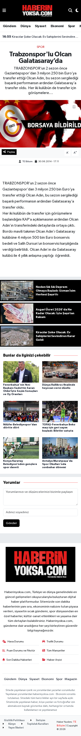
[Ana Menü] (4, 10)
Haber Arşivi (54, 659)
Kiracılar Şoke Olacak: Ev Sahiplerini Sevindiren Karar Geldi (40, 36)
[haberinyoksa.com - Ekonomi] (37, 11)
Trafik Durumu (55, 641)
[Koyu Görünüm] (75, 11)
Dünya (26, 26)
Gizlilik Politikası (14, 720)
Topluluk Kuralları (37, 724)
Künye (12, 724)
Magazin (71, 679)
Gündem (9, 26)
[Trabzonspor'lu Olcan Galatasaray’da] (40, 124)
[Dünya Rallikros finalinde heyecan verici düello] (60, 371)
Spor (71, 26)
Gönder (11, 523)
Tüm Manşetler (56, 650)
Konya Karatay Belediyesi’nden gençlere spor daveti (20, 464)
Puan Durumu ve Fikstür (21, 650)
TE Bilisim (27, 161)
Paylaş (11, 152)
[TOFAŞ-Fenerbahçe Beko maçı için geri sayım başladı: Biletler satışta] (60, 411)
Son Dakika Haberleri (19, 659)
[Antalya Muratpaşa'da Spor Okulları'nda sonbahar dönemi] (60, 447)
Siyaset (40, 26)
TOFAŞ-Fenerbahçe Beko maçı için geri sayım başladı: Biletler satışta (58, 427)
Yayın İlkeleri (16, 728)
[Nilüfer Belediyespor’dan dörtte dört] (21, 411)
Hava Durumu (16, 641)
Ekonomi (57, 26)
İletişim (40, 720)
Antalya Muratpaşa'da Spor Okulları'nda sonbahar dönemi (57, 464)
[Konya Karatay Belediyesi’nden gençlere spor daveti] (21, 447)
